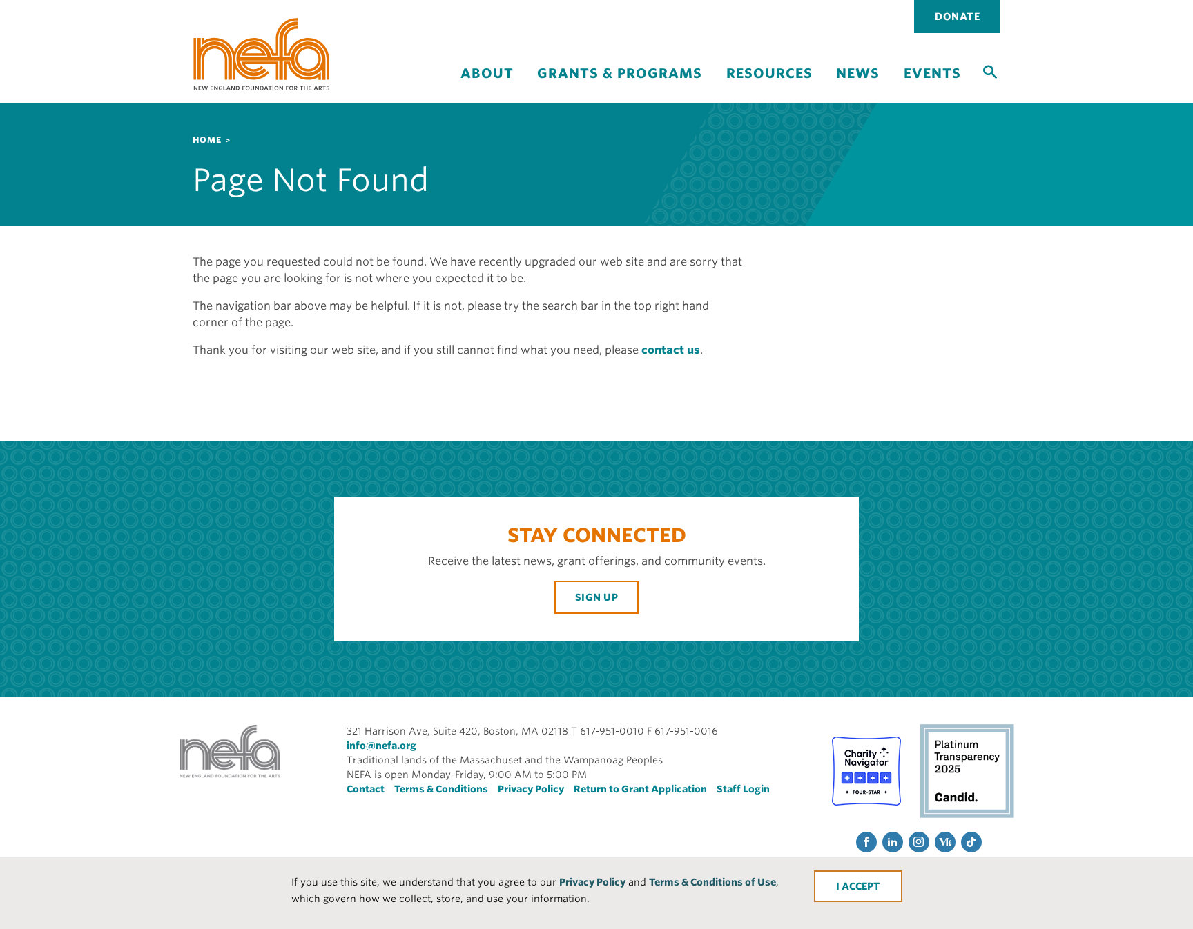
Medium (945, 842)
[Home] (262, 54)
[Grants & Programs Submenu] (620, 85)
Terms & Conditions (441, 789)
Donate (957, 16)
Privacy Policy (592, 882)
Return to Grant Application (640, 789)
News (858, 73)
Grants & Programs (619, 73)
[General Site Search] (990, 71)
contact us (670, 350)
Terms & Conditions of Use (712, 882)
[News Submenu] (858, 85)
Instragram (919, 842)
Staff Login (743, 789)
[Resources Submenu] (769, 85)
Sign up (597, 597)
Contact (366, 789)
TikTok (971, 842)
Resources (769, 73)
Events (932, 73)
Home (207, 139)
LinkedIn (892, 842)
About (487, 73)
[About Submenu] (487, 85)
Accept (861, 886)
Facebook (866, 842)
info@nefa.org (381, 745)
